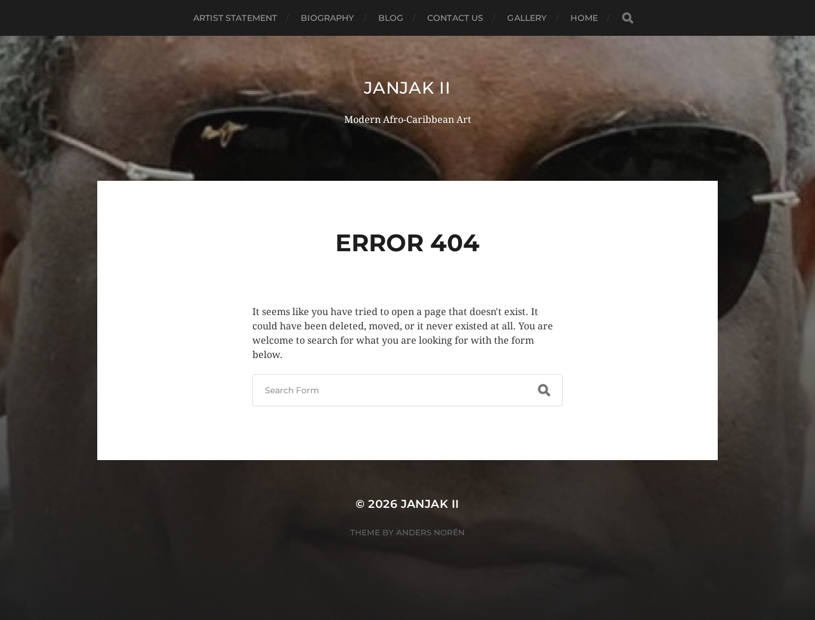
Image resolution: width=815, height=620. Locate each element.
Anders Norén (430, 532)
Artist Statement (235, 18)
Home (584, 18)
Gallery (527, 18)
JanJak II (407, 88)
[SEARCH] (628, 18)
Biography (327, 18)
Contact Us (455, 18)
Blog (391, 18)
